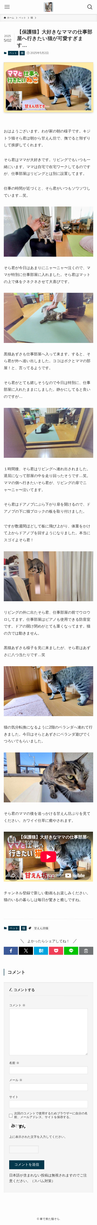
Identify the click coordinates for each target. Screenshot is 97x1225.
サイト (13, 1097)
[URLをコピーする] (86, 951)
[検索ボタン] (90, 7)
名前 (14, 1063)
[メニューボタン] (7, 7)
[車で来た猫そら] (48, 7)
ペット (13, 53)
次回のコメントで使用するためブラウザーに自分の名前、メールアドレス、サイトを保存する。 (51, 1115)
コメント (17, 1005)
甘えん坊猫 (41, 928)
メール (15, 1080)
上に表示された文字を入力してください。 (38, 1137)
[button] (11, 951)
